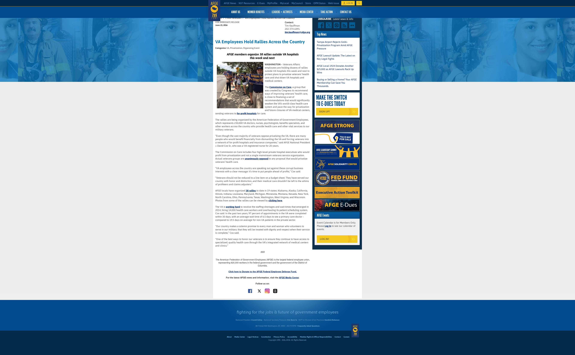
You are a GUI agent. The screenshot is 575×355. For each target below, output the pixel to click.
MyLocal (284, 3)
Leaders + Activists (282, 12)
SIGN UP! (324, 111)
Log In (328, 226)
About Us (235, 12)
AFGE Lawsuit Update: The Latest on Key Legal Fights (336, 57)
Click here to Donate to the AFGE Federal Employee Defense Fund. (263, 271)
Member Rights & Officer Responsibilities (316, 337)
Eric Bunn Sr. (292, 320)
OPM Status (319, 3)
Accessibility (292, 337)
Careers (346, 337)
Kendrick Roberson (332, 320)
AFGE (355, 330)
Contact (338, 337)
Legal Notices (253, 337)
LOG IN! (324, 239)
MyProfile (272, 3)
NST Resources (247, 3)
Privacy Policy (279, 337)
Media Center (306, 12)
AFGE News (230, 3)
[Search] (359, 3)
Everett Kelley (256, 320)
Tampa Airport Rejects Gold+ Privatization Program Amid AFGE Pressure (334, 45)
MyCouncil (297, 3)
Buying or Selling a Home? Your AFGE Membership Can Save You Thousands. (337, 82)
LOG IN (349, 3)
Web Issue (333, 3)
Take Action (327, 12)
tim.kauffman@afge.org (297, 32)
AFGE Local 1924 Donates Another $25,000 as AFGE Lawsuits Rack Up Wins (335, 69)
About (229, 337)
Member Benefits (256, 12)
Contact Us (345, 12)
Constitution (266, 337)
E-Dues (261, 3)
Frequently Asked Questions (309, 326)
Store (308, 3)
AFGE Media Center (289, 277)
